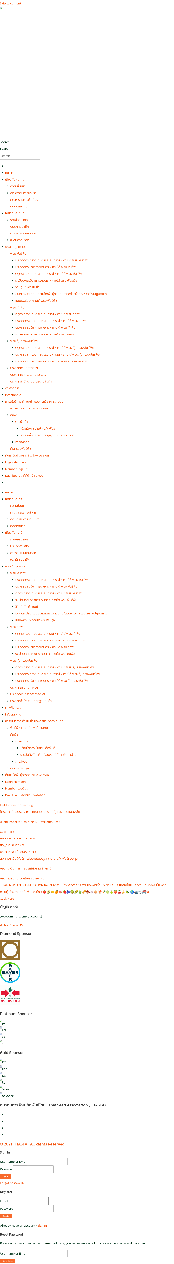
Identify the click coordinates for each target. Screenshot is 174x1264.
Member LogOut (16, 468)
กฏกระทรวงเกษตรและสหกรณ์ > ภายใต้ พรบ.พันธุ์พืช (49, 273)
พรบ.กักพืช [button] (17, 307)
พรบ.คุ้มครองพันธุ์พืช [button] (24, 340)
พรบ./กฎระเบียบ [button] (15, 246)
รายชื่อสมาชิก (19, 219)
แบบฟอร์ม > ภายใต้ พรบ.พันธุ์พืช (36, 300)
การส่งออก (22, 442)
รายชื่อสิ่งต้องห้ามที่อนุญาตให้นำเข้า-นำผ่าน (48, 435)
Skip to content (10, 3)
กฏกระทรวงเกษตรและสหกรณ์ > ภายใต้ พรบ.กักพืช (48, 314)
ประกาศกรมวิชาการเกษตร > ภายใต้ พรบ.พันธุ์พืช (46, 266)
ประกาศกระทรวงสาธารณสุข (28, 374)
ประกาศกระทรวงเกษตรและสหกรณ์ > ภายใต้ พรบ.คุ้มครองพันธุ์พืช (57, 354)
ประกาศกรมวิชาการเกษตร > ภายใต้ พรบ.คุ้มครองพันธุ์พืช (52, 361)
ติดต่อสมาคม (18, 206)
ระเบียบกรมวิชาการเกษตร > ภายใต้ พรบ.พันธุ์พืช (46, 280)
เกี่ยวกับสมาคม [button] (15, 179)
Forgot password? (12, 1182)
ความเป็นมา (17, 186)
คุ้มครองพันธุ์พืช (20, 448)
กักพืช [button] (14, 415)
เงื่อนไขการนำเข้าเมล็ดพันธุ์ (37, 428)
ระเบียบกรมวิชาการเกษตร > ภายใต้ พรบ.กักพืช (45, 334)
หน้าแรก (10, 172)
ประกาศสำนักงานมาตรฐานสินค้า (31, 381)
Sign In (42, 1225)
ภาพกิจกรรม (13, 388)
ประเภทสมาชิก (19, 226)
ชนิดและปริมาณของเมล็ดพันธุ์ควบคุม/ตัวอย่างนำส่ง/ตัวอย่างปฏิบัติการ (61, 293)
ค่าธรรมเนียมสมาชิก (23, 233)
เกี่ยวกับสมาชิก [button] (14, 213)
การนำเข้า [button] (21, 421)
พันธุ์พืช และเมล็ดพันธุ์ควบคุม (29, 408)
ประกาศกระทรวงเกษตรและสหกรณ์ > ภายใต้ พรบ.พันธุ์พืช (52, 260)
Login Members (15, 462)
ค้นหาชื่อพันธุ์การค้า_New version (27, 455)
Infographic (13, 394)
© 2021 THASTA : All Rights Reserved (32, 1144)
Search (5, 141)
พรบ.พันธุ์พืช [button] (18, 253)
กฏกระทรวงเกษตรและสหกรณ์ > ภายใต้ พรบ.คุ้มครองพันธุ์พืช (54, 347)
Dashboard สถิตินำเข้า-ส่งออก (25, 475)
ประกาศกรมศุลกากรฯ (24, 367)
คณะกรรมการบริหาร (23, 192)
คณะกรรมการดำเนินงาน (25, 199)
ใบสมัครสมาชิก (20, 240)
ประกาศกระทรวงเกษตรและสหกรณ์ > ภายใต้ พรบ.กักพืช (51, 320)
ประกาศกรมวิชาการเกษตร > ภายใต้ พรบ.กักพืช (45, 327)
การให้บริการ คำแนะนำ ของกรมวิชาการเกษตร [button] (34, 401)
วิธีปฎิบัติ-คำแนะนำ (27, 287)
